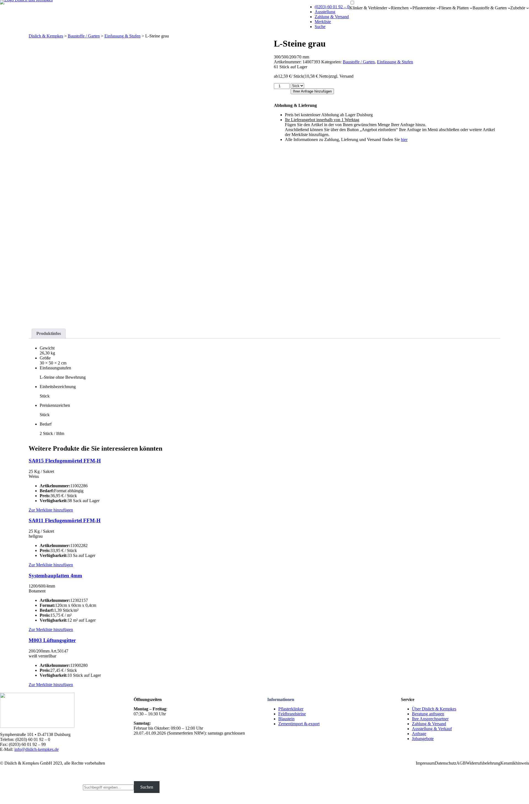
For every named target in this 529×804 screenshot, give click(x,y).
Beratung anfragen (428, 713)
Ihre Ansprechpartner (430, 718)
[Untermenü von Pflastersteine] (437, 8)
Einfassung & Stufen (122, 36)
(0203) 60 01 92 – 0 (332, 6)
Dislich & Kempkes (46, 36)
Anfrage (419, 733)
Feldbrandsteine (292, 713)
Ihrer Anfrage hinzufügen (312, 91)
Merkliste (323, 21)
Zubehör (517, 8)
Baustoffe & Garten (490, 8)
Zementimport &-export (299, 723)
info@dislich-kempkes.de (36, 749)
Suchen (146, 787)
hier (404, 139)
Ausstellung (325, 11)
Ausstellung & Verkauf (432, 728)
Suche (320, 26)
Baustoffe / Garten (84, 36)
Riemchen (400, 8)
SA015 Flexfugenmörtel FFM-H (65, 461)
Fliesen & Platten (454, 8)
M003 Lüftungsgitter (52, 640)
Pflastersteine (423, 8)
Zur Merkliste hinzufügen (51, 510)
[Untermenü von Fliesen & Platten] (471, 8)
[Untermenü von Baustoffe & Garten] (509, 8)
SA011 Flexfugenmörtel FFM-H (65, 520)
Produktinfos (48, 333)
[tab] (49, 334)
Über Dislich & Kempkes (434, 708)
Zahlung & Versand (332, 16)
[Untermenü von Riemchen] (411, 8)
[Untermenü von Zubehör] (527, 8)
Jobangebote (423, 738)
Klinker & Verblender (368, 8)
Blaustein (286, 718)
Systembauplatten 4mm (55, 575)
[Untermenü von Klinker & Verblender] (389, 8)
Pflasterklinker (290, 708)
